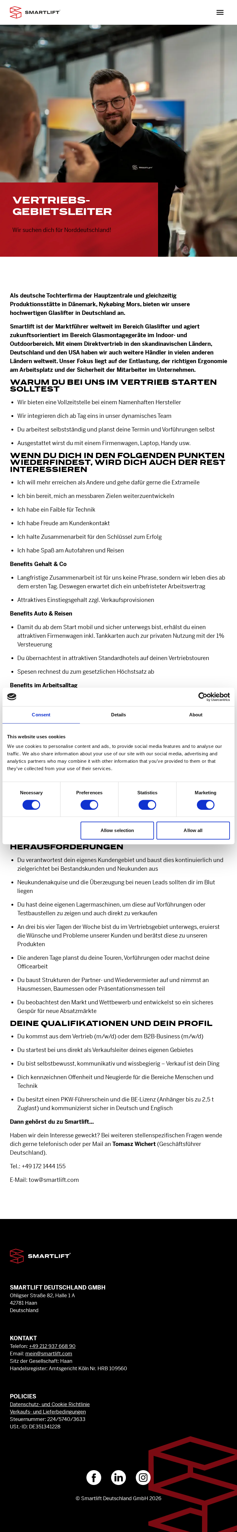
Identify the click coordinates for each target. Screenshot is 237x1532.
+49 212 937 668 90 (52, 1346)
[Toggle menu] (220, 12)
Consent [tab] (41, 714)
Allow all (193, 830)
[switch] (89, 805)
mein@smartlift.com (48, 1353)
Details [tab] (118, 714)
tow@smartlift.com (54, 1179)
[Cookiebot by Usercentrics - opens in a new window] (203, 697)
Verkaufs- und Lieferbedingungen (48, 1412)
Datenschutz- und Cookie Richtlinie (50, 1404)
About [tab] (196, 714)
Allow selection (117, 830)
